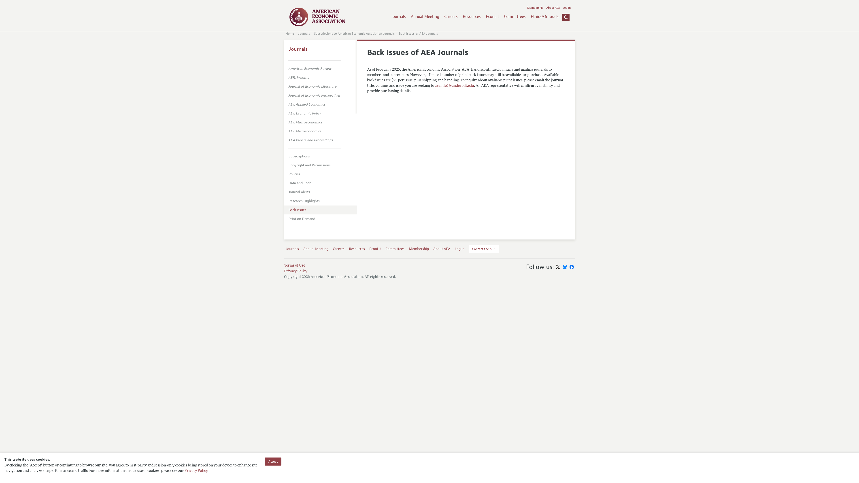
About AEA (553, 8)
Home (290, 34)
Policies (294, 174)
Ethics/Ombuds (545, 16)
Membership (535, 8)
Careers (451, 16)
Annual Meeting (425, 16)
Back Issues (297, 210)
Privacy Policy (196, 471)
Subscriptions (299, 156)
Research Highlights (304, 201)
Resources (472, 16)
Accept (273, 462)
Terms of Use (294, 265)
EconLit (492, 16)
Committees (515, 16)
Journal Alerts (299, 192)
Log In (567, 8)
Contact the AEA (483, 249)
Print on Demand (302, 219)
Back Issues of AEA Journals (418, 34)
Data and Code (300, 183)
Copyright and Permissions (310, 165)
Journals (398, 16)
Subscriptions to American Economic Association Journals (354, 34)
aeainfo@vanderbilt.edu (454, 86)
